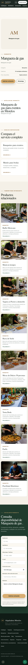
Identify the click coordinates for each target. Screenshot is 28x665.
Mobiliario (11, 5)
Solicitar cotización (8, 81)
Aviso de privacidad (9, 604)
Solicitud (4, 580)
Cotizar (24, 639)
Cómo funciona (4, 639)
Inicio (2, 16)
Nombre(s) (5, 538)
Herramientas (18, 636)
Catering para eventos (19, 629)
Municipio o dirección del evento (10, 573)
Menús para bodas (5, 636)
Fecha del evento (6, 566)
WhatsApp (21, 81)
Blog (13, 636)
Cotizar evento (22, 2)
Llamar (2, 646)
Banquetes (18, 5)
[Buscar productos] (16, 2)
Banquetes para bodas (13, 633)
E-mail (4, 559)
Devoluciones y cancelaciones (8, 643)
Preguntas (18, 639)
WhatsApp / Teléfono (7, 552)
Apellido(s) (5, 545)
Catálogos (3, 5)
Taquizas (10, 629)
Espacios (25, 5)
